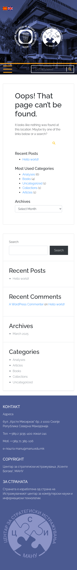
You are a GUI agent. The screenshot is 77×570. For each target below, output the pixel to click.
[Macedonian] (5, 8)
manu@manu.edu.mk (30, 448)
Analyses (28, 174)
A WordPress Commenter (26, 304)
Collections (29, 188)
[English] (10, 8)
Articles (27, 192)
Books (26, 179)
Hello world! (30, 159)
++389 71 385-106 (21, 441)
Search (14, 242)
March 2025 (21, 334)
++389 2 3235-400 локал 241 (28, 433)
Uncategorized (32, 183)
